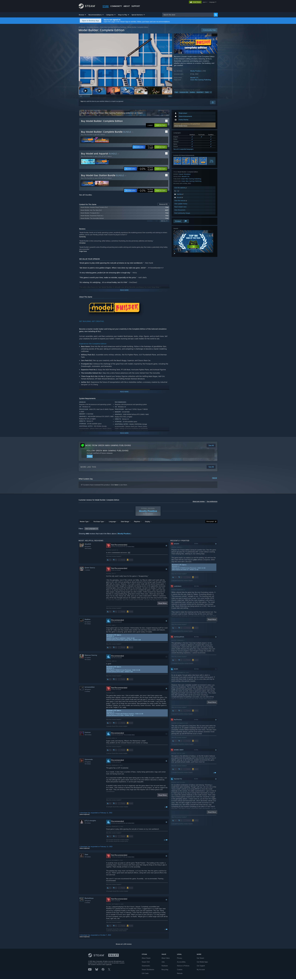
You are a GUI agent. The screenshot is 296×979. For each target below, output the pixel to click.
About (126, 6)
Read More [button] (162, 603)
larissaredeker (90, 687)
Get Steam (200, 958)
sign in (205, 2)
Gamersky (82, 237)
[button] (82, 14)
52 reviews (88, 623)
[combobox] (188, 15)
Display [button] (147, 521)
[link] (146, 169)
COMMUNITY (116, 6)
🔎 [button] (174, 253)
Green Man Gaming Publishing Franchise (113, 27)
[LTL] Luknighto (90, 820)
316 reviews (88, 734)
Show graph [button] (210, 521)
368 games (88, 689)
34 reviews (88, 856)
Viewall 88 (211, 161)
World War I (200, 92)
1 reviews (87, 570)
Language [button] (112, 521)
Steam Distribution (148, 969)
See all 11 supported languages (183, 149)
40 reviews (88, 659)
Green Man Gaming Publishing (200, 80)
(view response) (85, 814)
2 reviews (87, 902)
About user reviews (199, 501)
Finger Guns (83, 251)
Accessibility (181, 962)
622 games (88, 621)
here (116, 485)
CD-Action (82, 243)
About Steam (146, 958)
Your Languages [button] (90, 528)
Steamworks (146, 966)
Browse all (163, 204)
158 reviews (88, 548)
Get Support (201, 966)
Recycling (165, 969)
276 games (88, 762)
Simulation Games (93, 27)
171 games (88, 657)
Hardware (165, 966)
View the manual (180, 200)
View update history (180, 204)
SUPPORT (135, 6)
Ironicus (88, 732)
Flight (176, 92)
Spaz (86, 854)
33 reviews (88, 763)
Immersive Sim (184, 92)
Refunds (180, 973)
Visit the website (180, 188)
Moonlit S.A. (194, 78)
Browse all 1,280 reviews (124, 944)
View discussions (179, 210)
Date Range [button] (125, 521)
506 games (88, 546)
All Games (82, 27)
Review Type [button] (84, 521)
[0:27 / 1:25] (125, 59)
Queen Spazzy (90, 567)
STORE (106, 6)
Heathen (87, 619)
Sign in (82, 101)
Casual (181, 174)
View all (214, 478)
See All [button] (163, 221)
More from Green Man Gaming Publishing (108, 445)
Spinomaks (89, 759)
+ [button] (210, 92)
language (212, 2)
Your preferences (212, 501)
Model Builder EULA (180, 126)
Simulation (187, 174)
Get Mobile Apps (202, 962)
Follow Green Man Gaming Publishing (107, 450)
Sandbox (192, 92)
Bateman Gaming (91, 655)
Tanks (207, 92)
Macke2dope (89, 898)
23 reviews (88, 823)
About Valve (166, 958)
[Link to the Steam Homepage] (87, 8)
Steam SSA (146, 962)
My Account (201, 969)
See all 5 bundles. (85, 195)
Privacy (179, 958)
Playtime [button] (137, 521)
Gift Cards (145, 973)
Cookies (179, 969)
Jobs (163, 962)
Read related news (180, 207)
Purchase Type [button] (99, 521)
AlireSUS (88, 544)
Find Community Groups (182, 213)
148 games (88, 900)
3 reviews (87, 691)
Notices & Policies (183, 966)
